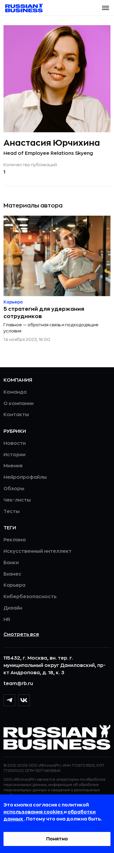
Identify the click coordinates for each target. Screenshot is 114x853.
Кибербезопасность (30, 596)
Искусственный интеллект (38, 551)
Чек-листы (17, 500)
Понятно (57, 839)
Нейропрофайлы (25, 477)
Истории (14, 454)
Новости (15, 443)
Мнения (13, 466)
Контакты (16, 414)
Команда (15, 392)
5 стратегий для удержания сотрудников (44, 312)
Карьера (14, 585)
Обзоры (14, 488)
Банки (11, 562)
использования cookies (34, 812)
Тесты (12, 511)
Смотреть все (21, 634)
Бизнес (12, 574)
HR (7, 619)
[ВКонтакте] (24, 700)
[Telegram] (9, 700)
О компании (19, 403)
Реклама (15, 540)
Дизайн (13, 608)
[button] (105, 8)
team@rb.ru (18, 683)
